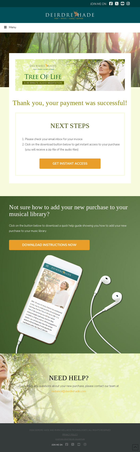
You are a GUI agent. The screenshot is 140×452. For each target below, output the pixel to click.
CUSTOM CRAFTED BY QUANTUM (70, 439)
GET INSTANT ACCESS (70, 163)
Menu (12, 27)
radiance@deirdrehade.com (69, 391)
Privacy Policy (70, 434)
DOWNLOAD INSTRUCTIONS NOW (49, 245)
